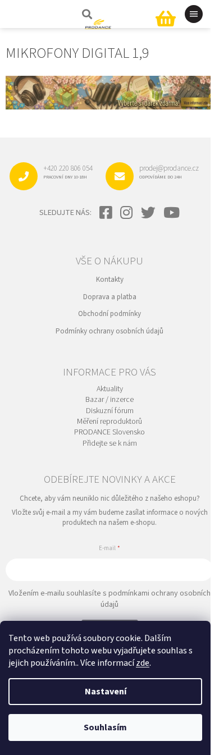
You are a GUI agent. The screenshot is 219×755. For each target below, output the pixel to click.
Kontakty (110, 279)
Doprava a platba (109, 297)
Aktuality (110, 389)
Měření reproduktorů (109, 422)
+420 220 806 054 (68, 171)
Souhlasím (105, 727)
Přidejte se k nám (110, 443)
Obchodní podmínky (109, 314)
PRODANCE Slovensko (109, 432)
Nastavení (105, 691)
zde (142, 663)
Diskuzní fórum (110, 411)
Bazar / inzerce (109, 400)
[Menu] (193, 14)
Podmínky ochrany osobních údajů (109, 331)
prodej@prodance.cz (169, 171)
